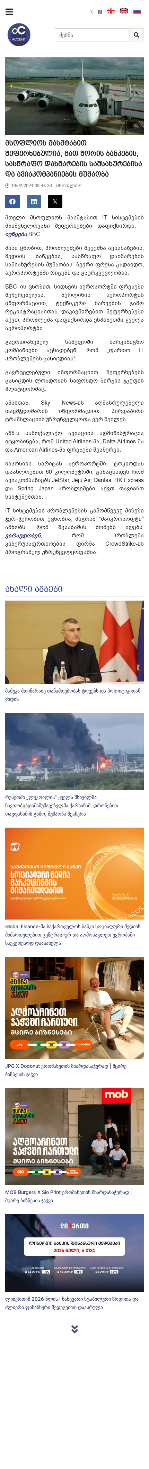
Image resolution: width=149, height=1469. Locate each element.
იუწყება (16, 234)
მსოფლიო (68, 185)
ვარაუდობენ (23, 535)
